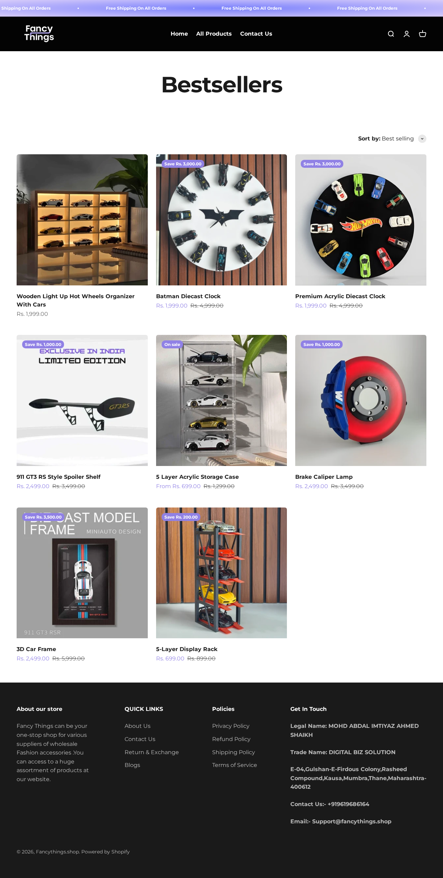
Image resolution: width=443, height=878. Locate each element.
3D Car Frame (36, 649)
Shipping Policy (233, 752)
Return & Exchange (152, 752)
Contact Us (256, 34)
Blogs (132, 765)
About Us (138, 726)
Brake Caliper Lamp (324, 477)
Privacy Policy (231, 726)
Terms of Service (234, 765)
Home (179, 34)
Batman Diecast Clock (188, 296)
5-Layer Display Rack (186, 649)
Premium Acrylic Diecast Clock (340, 296)
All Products (214, 34)
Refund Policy (231, 739)
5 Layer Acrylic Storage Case (197, 477)
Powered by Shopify (105, 852)
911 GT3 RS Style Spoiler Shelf (58, 477)
